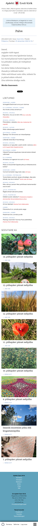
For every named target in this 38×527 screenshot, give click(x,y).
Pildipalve (4, 41)
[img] (35, 524)
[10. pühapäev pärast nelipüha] (19, 368)
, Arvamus (12, 112)
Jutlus (5, 189)
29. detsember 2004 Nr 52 (23, 41)
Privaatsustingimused (19, 504)
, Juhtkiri (11, 127)
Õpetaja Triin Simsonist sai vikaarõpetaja (16, 134)
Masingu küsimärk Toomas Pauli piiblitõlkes (17, 220)
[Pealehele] (17, 5)
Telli (19, 488)
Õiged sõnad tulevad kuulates (13, 192)
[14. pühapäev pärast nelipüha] (19, 254)
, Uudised (12, 102)
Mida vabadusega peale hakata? (14, 129)
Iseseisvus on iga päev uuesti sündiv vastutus (18, 145)
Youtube (19, 514)
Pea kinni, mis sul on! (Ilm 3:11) (13, 115)
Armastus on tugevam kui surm (13, 159)
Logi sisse (24, 524)
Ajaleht (10, 3)
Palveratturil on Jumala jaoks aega (14, 209)
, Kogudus (15, 107)
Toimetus (19, 478)
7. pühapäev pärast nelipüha (17, 459)
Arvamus (6, 112)
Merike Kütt (8, 374)
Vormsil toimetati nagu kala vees (14, 172)
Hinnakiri (19, 480)
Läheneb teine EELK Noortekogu (13, 140)
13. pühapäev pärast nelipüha (18, 285)
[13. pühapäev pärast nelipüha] (19, 282)
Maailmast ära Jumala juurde (12, 214)
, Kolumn (11, 162)
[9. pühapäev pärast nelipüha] (19, 397)
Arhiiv (19, 484)
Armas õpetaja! (8, 204)
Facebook (19, 512)
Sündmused (6, 102)
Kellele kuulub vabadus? (11, 197)
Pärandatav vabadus (10, 122)
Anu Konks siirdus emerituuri (12, 109)
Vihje (19, 486)
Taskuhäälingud (19, 516)
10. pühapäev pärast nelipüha (18, 371)
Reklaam (19, 482)
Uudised (5, 207)
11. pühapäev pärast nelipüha (18, 342)
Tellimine (16, 524)
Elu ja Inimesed (7, 107)
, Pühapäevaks (11, 189)
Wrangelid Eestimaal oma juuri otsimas (16, 104)
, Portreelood (16, 175)
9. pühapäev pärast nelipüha (17, 399)
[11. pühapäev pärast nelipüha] (19, 339)
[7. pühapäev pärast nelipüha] (19, 457)
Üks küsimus (7, 132)
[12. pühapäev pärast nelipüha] (19, 311)
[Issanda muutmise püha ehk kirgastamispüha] (19, 425)
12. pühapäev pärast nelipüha (18, 314)
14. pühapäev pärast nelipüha (18, 257)
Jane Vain (7, 260)
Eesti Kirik (26, 3)
